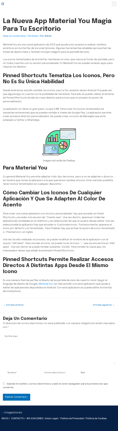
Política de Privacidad (72, 418)
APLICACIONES (34, 418)
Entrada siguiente (104, 305)
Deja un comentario (14, 36)
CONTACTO (17, 418)
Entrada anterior (13, 305)
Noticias (33, 36)
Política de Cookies (96, 418)
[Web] (95, 373)
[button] (114, 3)
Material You (46, 284)
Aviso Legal (51, 418)
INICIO (4, 418)
